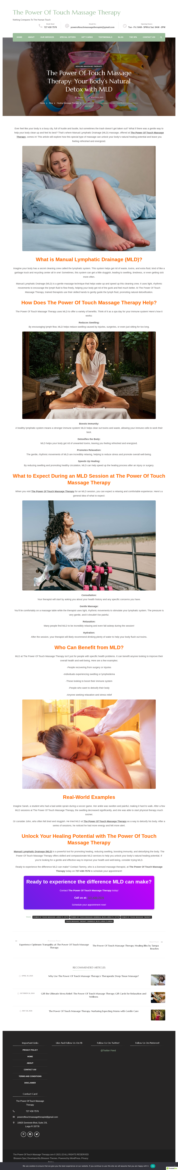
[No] (174, 1166)
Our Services (47, 37)
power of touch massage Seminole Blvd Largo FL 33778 (95, 917)
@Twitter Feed (108, 1050)
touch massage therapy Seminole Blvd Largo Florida (89, 921)
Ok (153, 1166)
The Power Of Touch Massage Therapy (66, 12)
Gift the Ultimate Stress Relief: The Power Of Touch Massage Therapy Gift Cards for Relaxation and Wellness (93, 995)
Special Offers (68, 37)
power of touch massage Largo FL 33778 (51, 917)
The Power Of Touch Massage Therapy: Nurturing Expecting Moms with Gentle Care (94, 1011)
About (31, 37)
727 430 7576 (50, 27)
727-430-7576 (96, 897)
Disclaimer (30, 1083)
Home (19, 37)
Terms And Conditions (30, 1076)
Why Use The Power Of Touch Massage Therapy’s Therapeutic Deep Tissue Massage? (93, 976)
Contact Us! (149, 37)
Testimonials (105, 37)
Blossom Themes (49, 1158)
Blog (120, 37)
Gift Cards (87, 37)
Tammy (80, 97)
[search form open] (161, 37)
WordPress (75, 1158)
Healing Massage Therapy (89, 66)
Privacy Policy (30, 1050)
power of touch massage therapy (136, 917)
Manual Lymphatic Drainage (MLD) (33, 851)
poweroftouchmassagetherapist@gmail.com (92, 27)
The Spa (133, 37)
